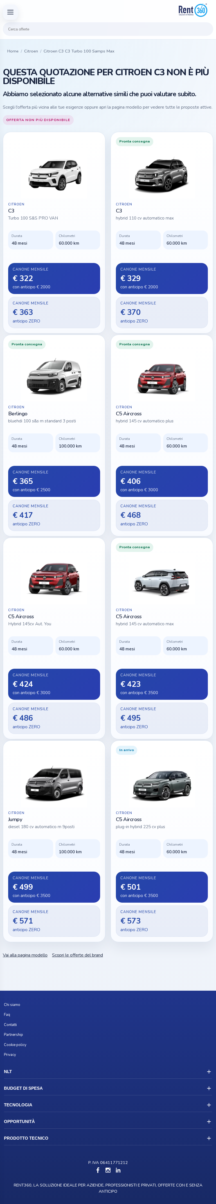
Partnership (13, 1034)
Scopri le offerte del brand (77, 955)
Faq (7, 1014)
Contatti (10, 1024)
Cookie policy (15, 1044)
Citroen (31, 51)
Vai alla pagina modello (25, 955)
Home (13, 51)
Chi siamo (12, 1004)
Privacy (10, 1054)
